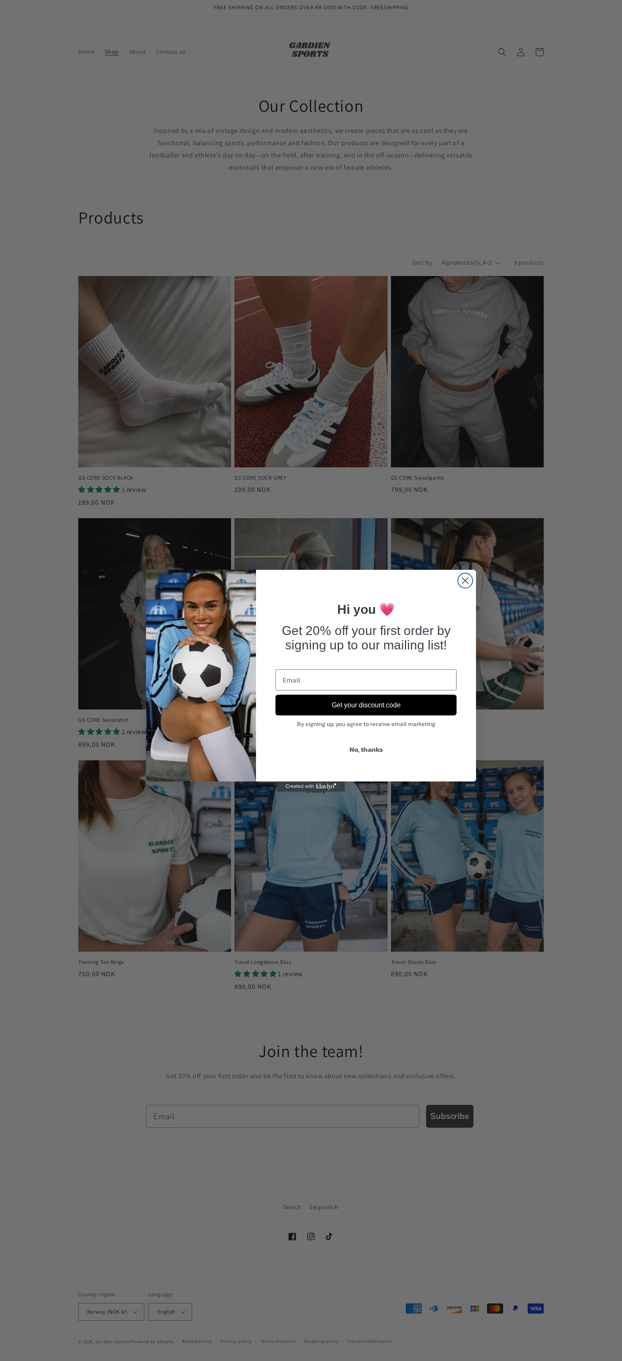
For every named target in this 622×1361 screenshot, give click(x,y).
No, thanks (366, 749)
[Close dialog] (465, 580)
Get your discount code (366, 705)
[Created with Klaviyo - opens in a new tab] (311, 786)
